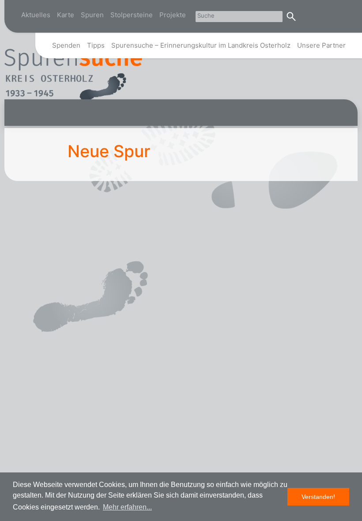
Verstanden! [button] (318, 496)
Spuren (92, 15)
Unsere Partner (321, 45)
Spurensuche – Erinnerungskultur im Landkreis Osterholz (200, 45)
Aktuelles (35, 15)
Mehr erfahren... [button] (127, 507)
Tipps (96, 45)
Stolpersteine (131, 15)
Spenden (66, 45)
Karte (65, 15)
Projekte (172, 15)
